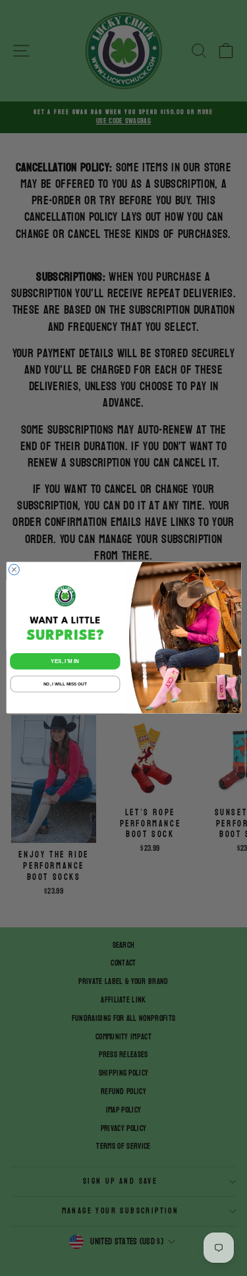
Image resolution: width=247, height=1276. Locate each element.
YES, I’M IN (65, 661)
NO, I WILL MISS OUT (64, 684)
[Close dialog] (14, 570)
